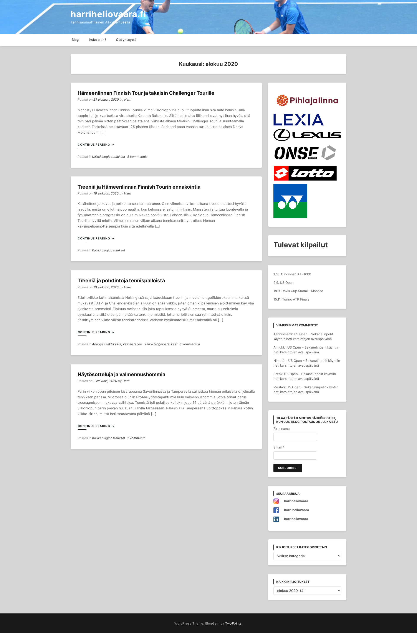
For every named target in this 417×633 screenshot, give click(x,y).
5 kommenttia (137, 156)
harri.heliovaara (296, 510)
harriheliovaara (296, 501)
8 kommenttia (190, 344)
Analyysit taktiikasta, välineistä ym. (117, 344)
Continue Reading (94, 144)
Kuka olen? (97, 40)
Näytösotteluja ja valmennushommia (121, 374)
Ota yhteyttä (126, 40)
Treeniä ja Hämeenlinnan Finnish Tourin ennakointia (139, 187)
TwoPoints (233, 623)
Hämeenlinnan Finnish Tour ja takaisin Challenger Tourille (146, 93)
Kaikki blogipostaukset (108, 156)
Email (278, 447)
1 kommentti (136, 438)
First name (281, 429)
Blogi (75, 40)
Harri (127, 99)
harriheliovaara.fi (108, 14)
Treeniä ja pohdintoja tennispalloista (121, 280)
